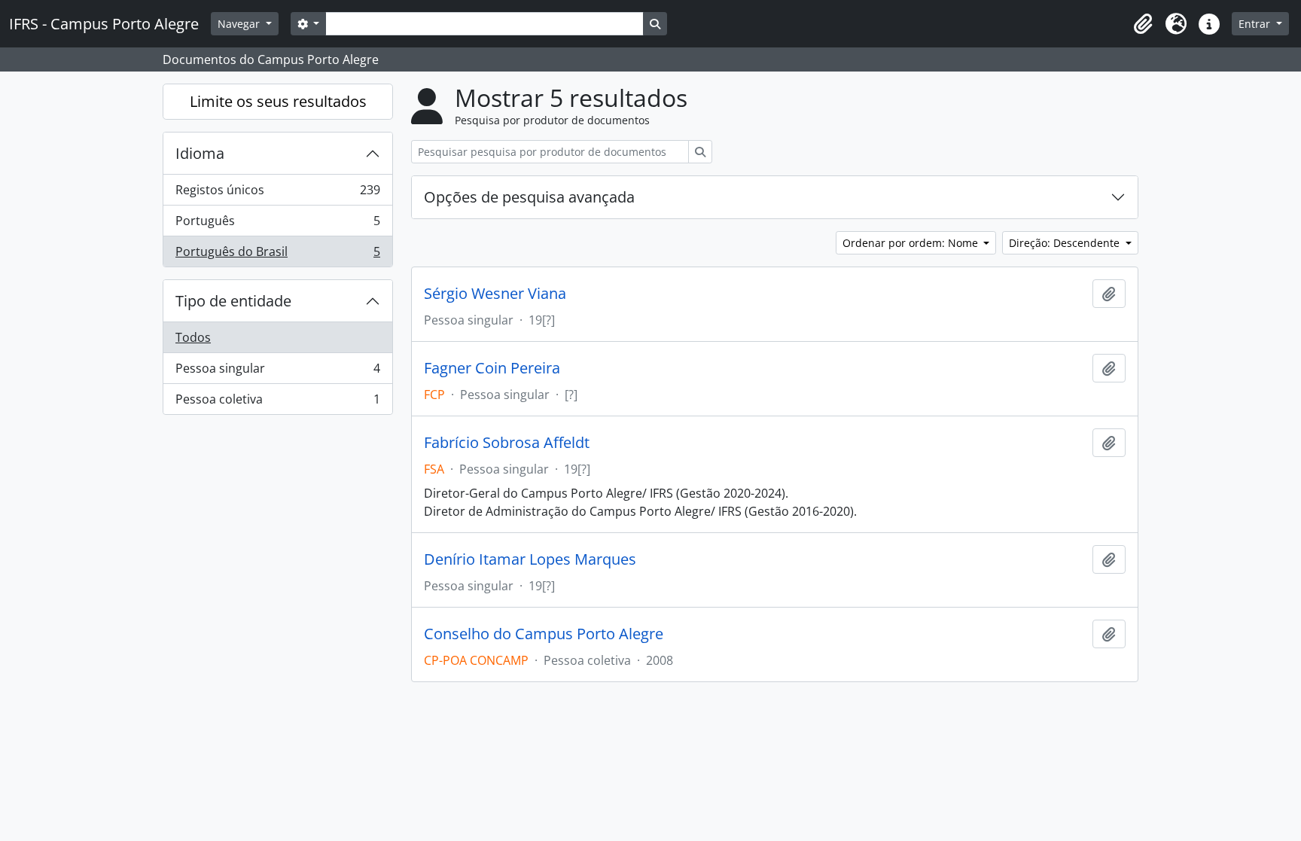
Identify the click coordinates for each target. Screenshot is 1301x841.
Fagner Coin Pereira (492, 368)
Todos (193, 337)
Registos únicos (277, 193)
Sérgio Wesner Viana (495, 294)
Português (277, 224)
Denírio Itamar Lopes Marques (530, 559)
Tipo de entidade (233, 301)
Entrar (1256, 24)
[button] (1142, 24)
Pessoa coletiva (277, 402)
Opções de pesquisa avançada (529, 197)
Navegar (240, 24)
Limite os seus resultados (278, 101)
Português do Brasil (277, 255)
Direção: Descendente (1066, 243)
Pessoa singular (277, 372)
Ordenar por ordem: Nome (911, 243)
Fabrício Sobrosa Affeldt (507, 443)
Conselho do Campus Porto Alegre (543, 634)
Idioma (199, 153)
